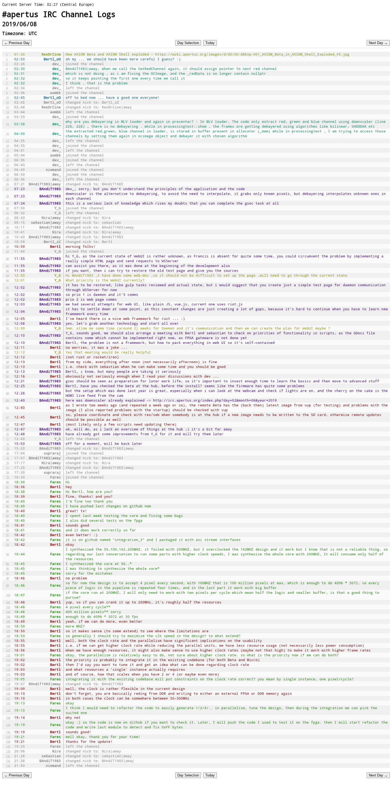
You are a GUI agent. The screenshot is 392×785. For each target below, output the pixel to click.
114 (8, 664)
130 (8, 751)
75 (7, 458)
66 (7, 407)
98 (7, 578)
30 (7, 208)
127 (8, 736)
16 (7, 133)
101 (8, 602)
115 (8, 669)
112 (8, 655)
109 (8, 640)
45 (7, 287)
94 (7, 554)
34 (7, 227)
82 (7, 491)
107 (8, 631)
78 (7, 472)
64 (7, 393)
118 (8, 683)
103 (8, 611)
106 (8, 626)
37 (7, 241)
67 (7, 417)
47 (7, 299)
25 (7, 179)
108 (8, 635)
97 (7, 573)
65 (7, 400)
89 (7, 525)
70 (7, 433)
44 (7, 280)
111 (8, 650)
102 (8, 607)
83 (7, 496)
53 (7, 335)
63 (7, 385)
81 (7, 486)
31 (7, 212)
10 (7, 97)
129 (8, 746)
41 (7, 265)
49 (7, 311)
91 (7, 534)
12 (7, 107)
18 (7, 145)
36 (7, 236)
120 (8, 693)
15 (7, 123)
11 (7, 102)
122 (8, 703)
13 (7, 111)
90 (7, 530)
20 (7, 155)
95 (7, 563)
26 (7, 184)
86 (7, 510)
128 (8, 741)
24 (7, 174)
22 (7, 164)
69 (7, 429)
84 (7, 501)
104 (8, 616)
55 (7, 347)
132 (8, 760)
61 (7, 376)
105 (8, 621)
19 (7, 150)
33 (7, 222)
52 (7, 328)
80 (7, 482)
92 (7, 539)
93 (7, 544)
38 (7, 246)
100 (8, 594)
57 (7, 357)
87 (7, 515)
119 (8, 688)
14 (7, 116)
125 (8, 724)
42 (7, 270)
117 (8, 679)
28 (7, 196)
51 (7, 323)
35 (7, 232)
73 (7, 448)
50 (7, 318)
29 (7, 203)
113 (8, 659)
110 (8, 645)
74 (7, 453)
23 (7, 169)
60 (7, 371)
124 (8, 717)
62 (7, 381)
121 (8, 698)
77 (7, 467)
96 (7, 568)
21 (7, 160)
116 (8, 674)
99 (7, 585)
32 (7, 217)
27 (7, 188)
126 (8, 731)
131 (8, 755)
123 (8, 710)
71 (7, 438)
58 (7, 361)
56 (7, 352)
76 (7, 462)
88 (7, 520)
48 (7, 304)
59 (7, 366)
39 (7, 251)
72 (7, 443)
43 (7, 275)
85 (7, 506)
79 (7, 477)
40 (7, 258)
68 (7, 424)
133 (8, 765)
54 (7, 342)
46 (7, 294)
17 (7, 140)
